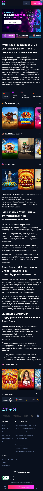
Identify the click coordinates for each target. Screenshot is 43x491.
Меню (5, 488)
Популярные (6, 432)
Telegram (4, 462)
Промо (10, 36)
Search (38, 488)
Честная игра (19, 442)
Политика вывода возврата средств (26, 425)
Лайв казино (6, 435)
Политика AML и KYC (21, 432)
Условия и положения (21, 448)
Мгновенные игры (7, 438)
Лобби (6, 96)
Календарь (23, 35)
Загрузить (12, 22)
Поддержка (21, 472)
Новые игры (15, 96)
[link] (8, 399)
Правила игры (19, 445)
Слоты (4, 425)
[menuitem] (7, 425)
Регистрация (36, 3)
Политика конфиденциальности (24, 435)
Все (40, 103)
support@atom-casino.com (10, 459)
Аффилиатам (6, 465)
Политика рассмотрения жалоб (24, 451)
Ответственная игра (21, 438)
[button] (34, 26)
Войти (27, 3)
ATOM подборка (25, 96)
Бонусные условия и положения (25, 428)
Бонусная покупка (7, 442)
